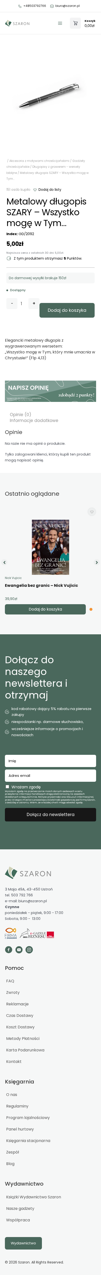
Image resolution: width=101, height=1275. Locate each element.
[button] (47, 189)
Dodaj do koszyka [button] (45, 609)
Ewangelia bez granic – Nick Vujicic (41, 585)
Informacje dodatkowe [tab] (34, 420)
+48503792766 (34, 6)
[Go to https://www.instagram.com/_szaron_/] (29, 950)
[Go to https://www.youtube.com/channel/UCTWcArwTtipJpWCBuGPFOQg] (19, 950)
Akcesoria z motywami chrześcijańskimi (39, 161)
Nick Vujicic (13, 578)
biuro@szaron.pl (67, 6)
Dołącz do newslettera (51, 815)
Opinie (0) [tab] (20, 415)
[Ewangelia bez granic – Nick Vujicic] (50, 547)
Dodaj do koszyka (67, 310)
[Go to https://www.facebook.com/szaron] (8, 950)
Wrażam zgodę (26, 787)
